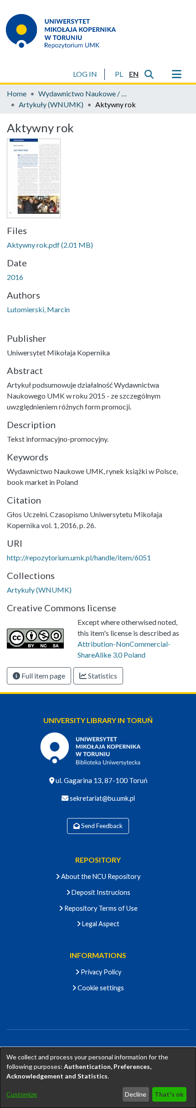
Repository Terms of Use (100, 908)
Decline (135, 1094)
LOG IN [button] (85, 74)
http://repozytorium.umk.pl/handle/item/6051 (79, 557)
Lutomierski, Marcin (38, 309)
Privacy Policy (100, 972)
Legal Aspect (100, 924)
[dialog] (98, 1078)
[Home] (66, 31)
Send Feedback (101, 825)
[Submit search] (149, 74)
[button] (118, 74)
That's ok (169, 1094)
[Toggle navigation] (176, 74)
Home (16, 93)
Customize (21, 1094)
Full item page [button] (42, 675)
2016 (15, 277)
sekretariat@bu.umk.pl (101, 798)
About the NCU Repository (100, 876)
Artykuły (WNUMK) (51, 104)
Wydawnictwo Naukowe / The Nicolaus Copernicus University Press (83, 93)
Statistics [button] (102, 675)
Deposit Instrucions (100, 892)
